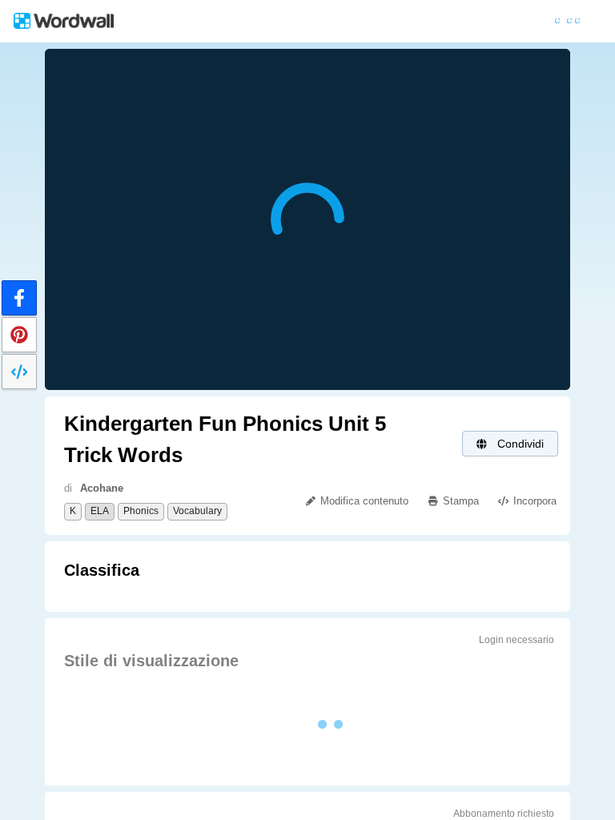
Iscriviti (533, 21)
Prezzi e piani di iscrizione (283, 21)
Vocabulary (197, 511)
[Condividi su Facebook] (19, 298)
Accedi (467, 21)
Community (392, 21)
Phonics (141, 511)
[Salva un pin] (19, 334)
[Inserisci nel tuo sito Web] (19, 371)
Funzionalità (185, 21)
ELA (99, 511)
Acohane (101, 488)
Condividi (519, 443)
